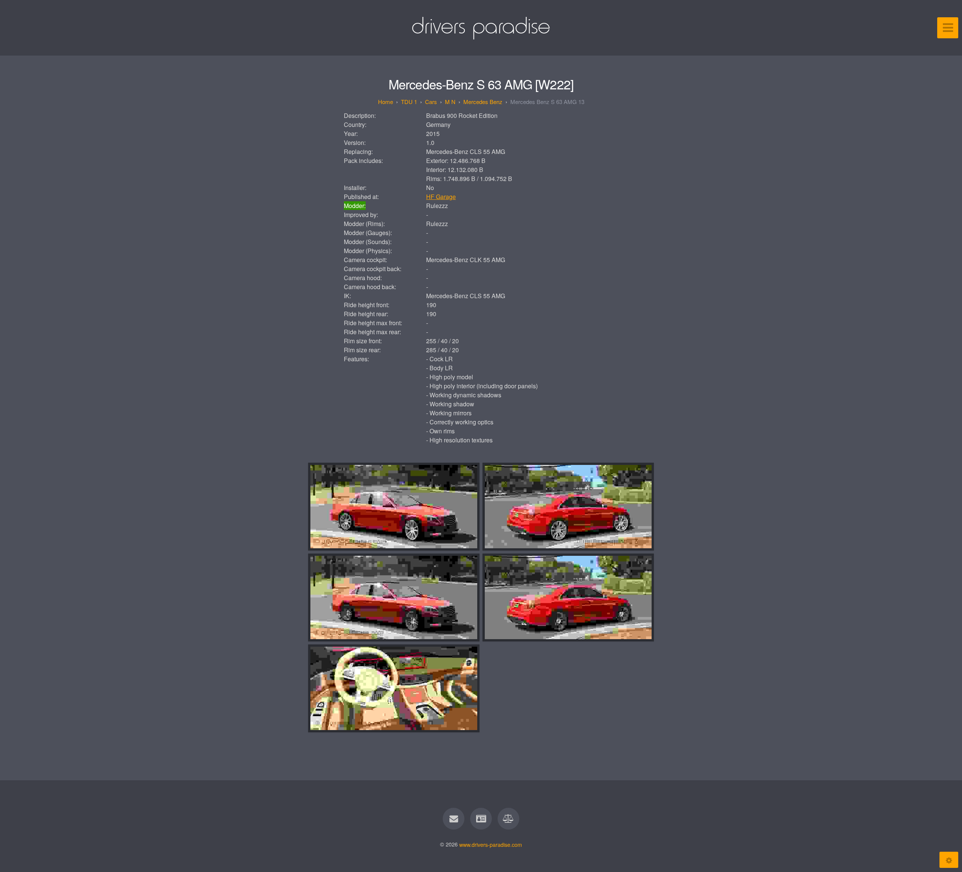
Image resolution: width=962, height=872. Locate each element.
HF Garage (441, 196)
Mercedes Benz (482, 102)
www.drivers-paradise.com (490, 844)
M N (450, 102)
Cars (431, 102)
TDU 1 (409, 102)
